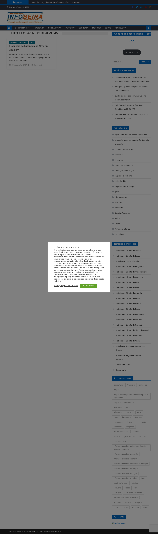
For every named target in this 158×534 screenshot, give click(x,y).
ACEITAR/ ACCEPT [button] (88, 286)
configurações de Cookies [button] (66, 286)
